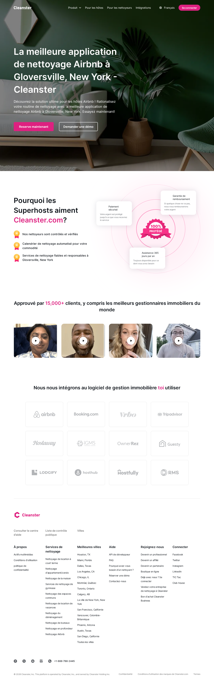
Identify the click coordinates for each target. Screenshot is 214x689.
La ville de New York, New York (91, 601)
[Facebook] (15, 661)
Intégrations (143, 7)
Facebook (178, 554)
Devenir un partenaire (152, 565)
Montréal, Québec (86, 582)
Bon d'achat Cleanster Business (152, 598)
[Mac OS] (168, 661)
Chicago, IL (83, 577)
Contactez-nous (117, 581)
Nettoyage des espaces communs (58, 595)
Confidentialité (125, 674)
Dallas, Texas (84, 565)
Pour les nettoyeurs (119, 7)
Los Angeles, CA (85, 571)
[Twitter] (24, 661)
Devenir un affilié (149, 560)
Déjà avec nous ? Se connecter (151, 579)
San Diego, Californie (88, 636)
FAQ (111, 560)
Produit (72, 7)
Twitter (176, 560)
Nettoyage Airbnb (54, 634)
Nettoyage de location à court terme (58, 561)
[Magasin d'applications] (121, 661)
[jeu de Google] (145, 661)
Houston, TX (83, 554)
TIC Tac (177, 577)
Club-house (179, 582)
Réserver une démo (119, 575)
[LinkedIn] (32, 661)
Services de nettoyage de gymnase (59, 586)
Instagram (178, 565)
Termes (196, 674)
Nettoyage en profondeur (59, 628)
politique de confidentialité (21, 567)
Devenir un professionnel (154, 554)
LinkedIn (177, 571)
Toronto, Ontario (85, 588)
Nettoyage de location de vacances (59, 605)
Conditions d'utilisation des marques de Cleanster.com (163, 674)
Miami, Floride (84, 560)
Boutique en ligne (150, 571)
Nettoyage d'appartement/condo (57, 570)
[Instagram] (41, 661)
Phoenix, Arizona (86, 625)
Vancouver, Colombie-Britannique (88, 617)
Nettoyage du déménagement (53, 615)
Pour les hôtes (94, 7)
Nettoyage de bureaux (57, 622)
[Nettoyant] (22, 7)
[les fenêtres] (190, 661)
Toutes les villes (85, 642)
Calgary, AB (83, 594)
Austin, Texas (84, 630)
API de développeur (119, 554)
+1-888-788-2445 (64, 661)
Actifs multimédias (23, 554)
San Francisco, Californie (90, 609)
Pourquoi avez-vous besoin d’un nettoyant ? (121, 567)
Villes (80, 530)
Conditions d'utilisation (25, 560)
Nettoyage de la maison (58, 578)
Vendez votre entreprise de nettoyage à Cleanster (154, 588)
